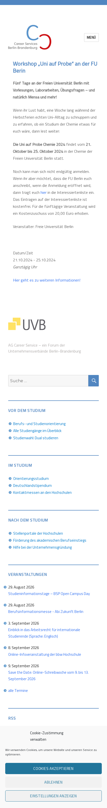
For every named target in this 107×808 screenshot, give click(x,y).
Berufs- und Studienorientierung (39, 424)
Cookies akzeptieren (53, 768)
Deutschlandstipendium (32, 485)
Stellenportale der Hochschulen (38, 533)
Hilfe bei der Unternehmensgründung (42, 547)
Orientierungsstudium (31, 478)
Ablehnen (53, 782)
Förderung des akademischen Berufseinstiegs (49, 540)
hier (44, 192)
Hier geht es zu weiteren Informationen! (46, 280)
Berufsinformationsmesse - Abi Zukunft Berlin (45, 611)
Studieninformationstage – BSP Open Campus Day (49, 593)
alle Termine (18, 690)
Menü (91, 37)
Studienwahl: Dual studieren (35, 438)
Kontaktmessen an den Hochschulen (42, 492)
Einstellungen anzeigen (53, 796)
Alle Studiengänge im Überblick (37, 431)
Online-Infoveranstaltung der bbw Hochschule (44, 654)
